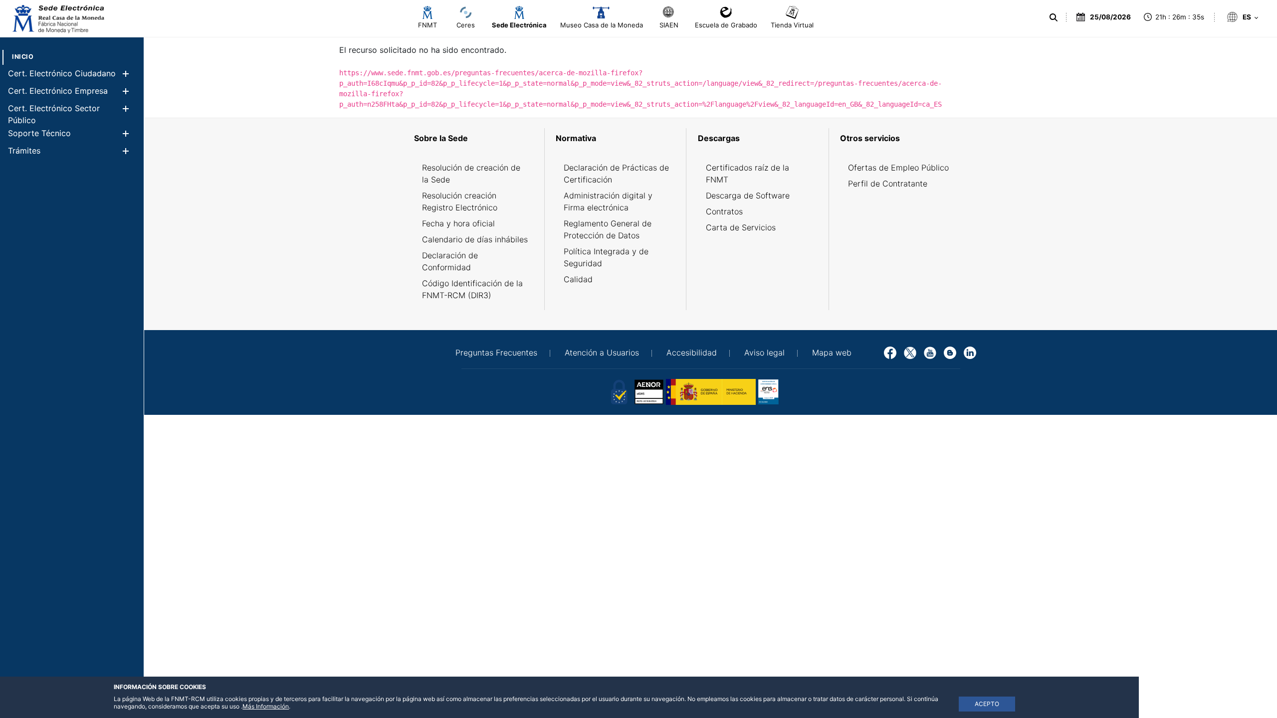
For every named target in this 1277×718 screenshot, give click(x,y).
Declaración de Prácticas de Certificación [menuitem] (616, 173)
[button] (125, 73)
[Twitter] (910, 352)
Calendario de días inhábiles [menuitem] (475, 239)
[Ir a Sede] (57, 18)
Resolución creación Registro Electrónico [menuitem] (459, 201)
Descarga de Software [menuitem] (748, 195)
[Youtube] (930, 352)
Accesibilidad (691, 353)
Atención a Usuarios (602, 353)
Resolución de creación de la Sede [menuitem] (471, 173)
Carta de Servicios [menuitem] (741, 227)
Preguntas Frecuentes (496, 353)
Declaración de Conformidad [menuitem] (450, 261)
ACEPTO (987, 704)
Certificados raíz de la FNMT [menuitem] (747, 173)
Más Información (265, 706)
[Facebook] (890, 352)
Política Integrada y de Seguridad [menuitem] (606, 257)
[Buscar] (1053, 17)
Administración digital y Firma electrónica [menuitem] (608, 201)
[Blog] (950, 352)
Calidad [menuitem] (578, 279)
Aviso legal (764, 353)
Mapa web (831, 353)
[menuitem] (22, 56)
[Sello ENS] (803, 391)
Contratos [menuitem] (724, 211)
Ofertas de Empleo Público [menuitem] (898, 168)
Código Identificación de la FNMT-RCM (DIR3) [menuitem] (472, 289)
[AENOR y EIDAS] (618, 391)
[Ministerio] (711, 391)
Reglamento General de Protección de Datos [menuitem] (607, 229)
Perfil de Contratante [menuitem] (887, 183)
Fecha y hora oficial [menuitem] (458, 223)
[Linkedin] (970, 352)
